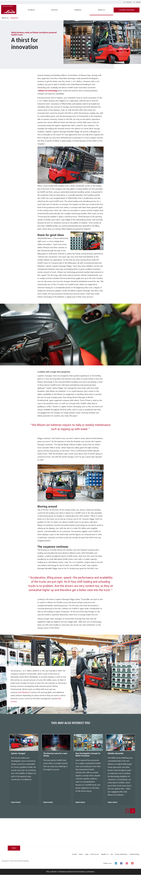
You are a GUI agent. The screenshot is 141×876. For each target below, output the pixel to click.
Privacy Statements (121, 854)
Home (81, 854)
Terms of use (95, 854)
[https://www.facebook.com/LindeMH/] (121, 863)
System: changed (18, 753)
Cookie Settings (134, 854)
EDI (112, 854)
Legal (86, 854)
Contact (74, 854)
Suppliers (104, 854)
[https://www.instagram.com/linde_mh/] (126, 863)
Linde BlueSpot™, (24, 692)
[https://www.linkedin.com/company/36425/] (115, 863)
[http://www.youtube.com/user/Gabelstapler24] (132, 863)
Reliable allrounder (116, 753)
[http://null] (137, 863)
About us (5, 18)
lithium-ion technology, (48, 91)
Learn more (16, 802)
